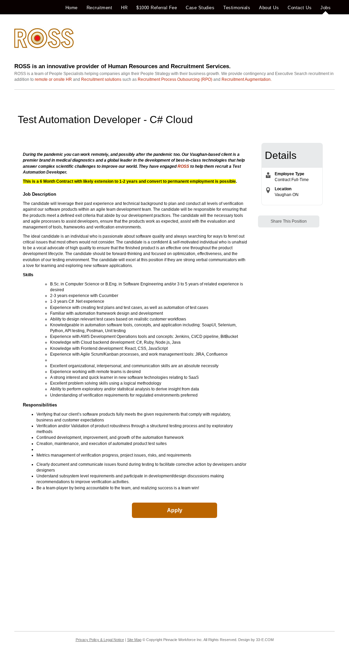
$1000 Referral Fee (156, 7)
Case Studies (200, 7)
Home (71, 7)
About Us (269, 7)
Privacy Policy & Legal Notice (100, 640)
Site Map (134, 640)
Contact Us (300, 7)
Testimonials (236, 7)
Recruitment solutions (101, 79)
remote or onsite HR (53, 79)
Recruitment (99, 7)
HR (124, 7)
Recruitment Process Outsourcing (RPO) (175, 79)
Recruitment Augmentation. (247, 79)
